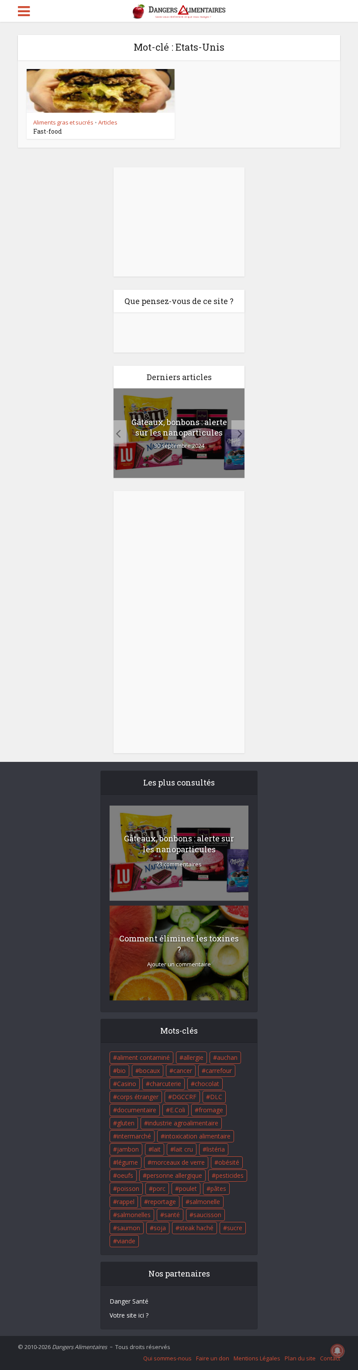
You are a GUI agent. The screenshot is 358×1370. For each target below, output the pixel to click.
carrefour (219, 1070)
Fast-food (47, 131)
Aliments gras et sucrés (63, 122)
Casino (126, 1083)
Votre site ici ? (129, 1315)
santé (172, 1215)
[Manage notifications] (337, 1351)
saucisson (207, 1215)
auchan (227, 1057)
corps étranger (137, 1097)
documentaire (136, 1110)
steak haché (196, 1228)
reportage (162, 1201)
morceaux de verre (178, 1162)
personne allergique (174, 1175)
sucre (234, 1228)
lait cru (183, 1149)
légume (127, 1162)
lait (156, 1149)
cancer (182, 1070)
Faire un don (212, 1358)
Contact (330, 1358)
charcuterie (165, 1083)
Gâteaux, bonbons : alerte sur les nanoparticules (179, 427)
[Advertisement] (179, 222)
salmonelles (134, 1215)
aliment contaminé (143, 1057)
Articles (107, 122)
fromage (211, 1110)
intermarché (134, 1136)
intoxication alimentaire (198, 1136)
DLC (216, 1097)
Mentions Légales (257, 1358)
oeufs (125, 1175)
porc (159, 1188)
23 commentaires (179, 864)
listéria (216, 1149)
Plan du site (300, 1358)
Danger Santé (129, 1301)
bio (121, 1070)
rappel (125, 1201)
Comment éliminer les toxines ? (179, 944)
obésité (228, 1162)
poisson (128, 1188)
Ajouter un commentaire (179, 964)
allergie (193, 1057)
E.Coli (177, 1110)
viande (126, 1241)
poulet (188, 1188)
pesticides (230, 1175)
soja (160, 1228)
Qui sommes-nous (167, 1358)
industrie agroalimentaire (183, 1123)
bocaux (149, 1070)
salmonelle (204, 1201)
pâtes (218, 1188)
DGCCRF (184, 1097)
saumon (128, 1228)
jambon (128, 1149)
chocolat (207, 1083)
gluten (125, 1123)
